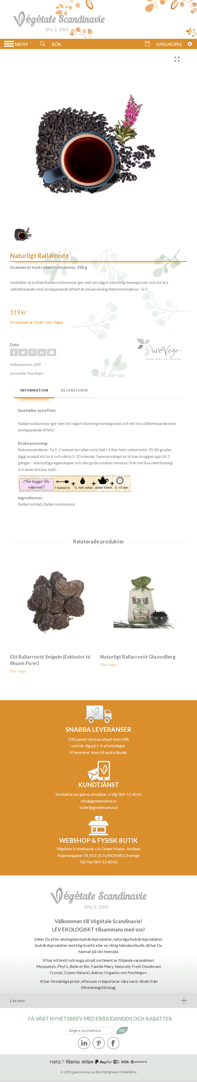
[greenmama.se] (61, 19)
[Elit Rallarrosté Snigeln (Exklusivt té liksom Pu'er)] (53, 600)
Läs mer (17, 1000)
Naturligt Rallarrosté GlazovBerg (137, 657)
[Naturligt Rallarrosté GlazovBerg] (143, 600)
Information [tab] (34, 390)
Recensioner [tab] (74, 390)
